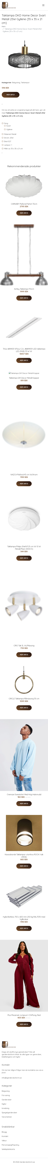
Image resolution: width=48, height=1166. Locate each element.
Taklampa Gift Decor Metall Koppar (24, 378)
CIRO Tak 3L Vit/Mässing (24, 645)
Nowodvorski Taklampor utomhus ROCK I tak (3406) (24, 855)
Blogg (4, 1132)
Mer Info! (11, 95)
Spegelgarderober (9, 1112)
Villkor (4, 1140)
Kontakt (5, 1136)
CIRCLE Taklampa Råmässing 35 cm (24, 698)
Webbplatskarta (8, 1149)
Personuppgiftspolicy (10, 1145)
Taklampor (25, 82)
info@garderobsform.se (12, 1078)
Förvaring (6, 1095)
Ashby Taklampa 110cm (24, 289)
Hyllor (4, 1104)
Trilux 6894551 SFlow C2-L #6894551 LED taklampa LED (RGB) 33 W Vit (24, 350)
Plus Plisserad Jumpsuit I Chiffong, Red (24, 1015)
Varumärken (7, 1117)
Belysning (16, 82)
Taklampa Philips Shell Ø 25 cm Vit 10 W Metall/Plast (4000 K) (24, 547)
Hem (3, 26)
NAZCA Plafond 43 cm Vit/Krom (24, 474)
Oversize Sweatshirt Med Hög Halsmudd (24, 794)
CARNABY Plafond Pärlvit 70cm (24, 204)
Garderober (7, 1100)
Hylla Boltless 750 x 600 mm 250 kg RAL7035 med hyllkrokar (24, 918)
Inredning (5, 1108)
